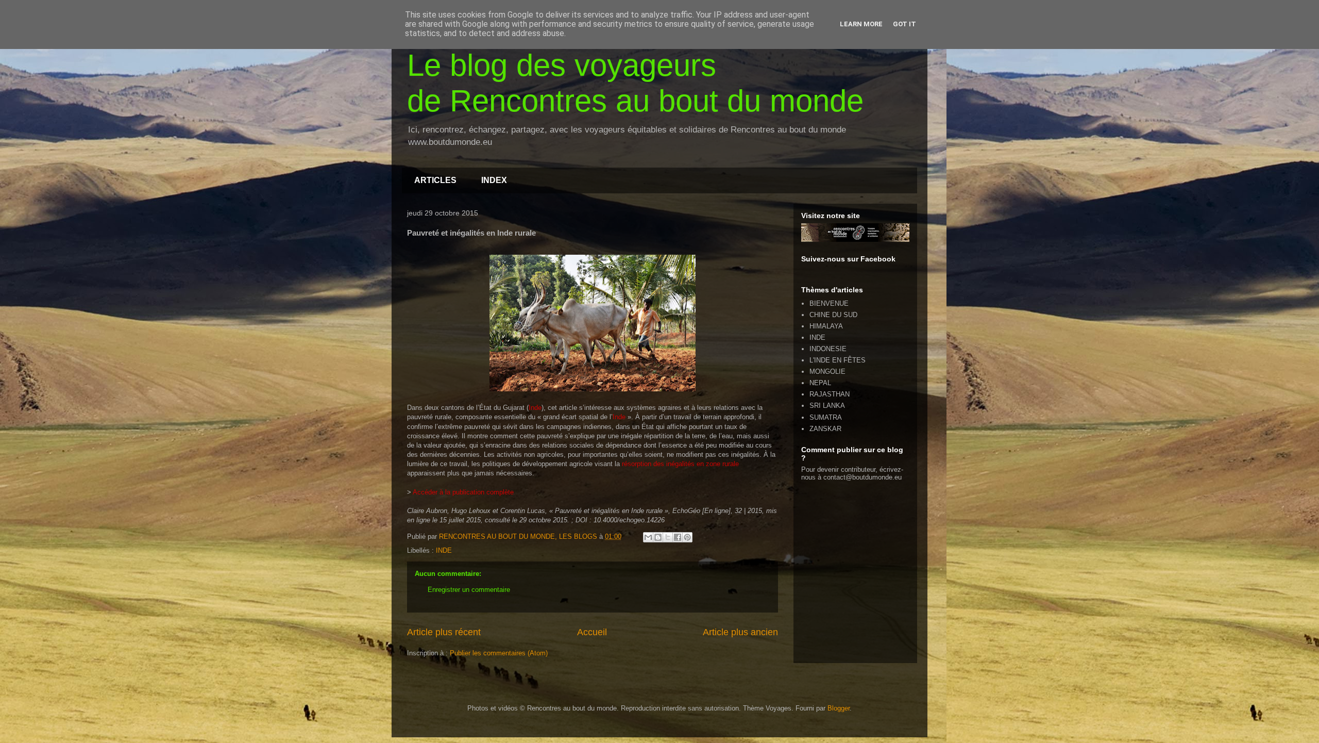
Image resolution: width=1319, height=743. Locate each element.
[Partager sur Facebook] (677, 537)
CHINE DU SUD (833, 315)
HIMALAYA (826, 326)
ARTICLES (435, 180)
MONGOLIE (827, 371)
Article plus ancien (740, 632)
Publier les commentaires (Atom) (499, 653)
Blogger (838, 708)
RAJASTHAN (829, 394)
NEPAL (820, 383)
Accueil (592, 632)
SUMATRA (825, 417)
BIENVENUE (829, 303)
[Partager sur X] (668, 537)
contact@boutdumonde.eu (862, 477)
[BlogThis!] (658, 537)
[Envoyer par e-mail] (648, 537)
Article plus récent (444, 632)
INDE (444, 550)
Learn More (861, 24)
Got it (904, 24)
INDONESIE (828, 349)
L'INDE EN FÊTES (837, 360)
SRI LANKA (827, 405)
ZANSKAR (825, 429)
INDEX (494, 180)
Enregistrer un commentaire (469, 589)
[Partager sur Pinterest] (687, 537)
